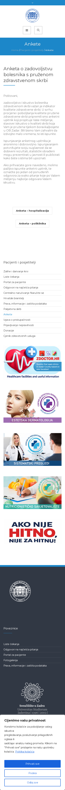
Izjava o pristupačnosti (16, 319)
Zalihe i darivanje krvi (15, 271)
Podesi (32, 773)
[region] (32, 752)
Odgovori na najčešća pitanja (20, 287)
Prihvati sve (32, 763)
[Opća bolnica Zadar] (32, 16)
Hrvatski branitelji (13, 298)
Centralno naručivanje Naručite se (23, 292)
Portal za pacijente (14, 282)
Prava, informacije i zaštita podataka (25, 303)
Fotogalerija (10, 660)
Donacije (8, 330)
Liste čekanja (11, 276)
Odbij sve (32, 782)
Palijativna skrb (12, 309)
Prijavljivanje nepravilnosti (18, 325)
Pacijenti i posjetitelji (31, 50)
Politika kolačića (24, 751)
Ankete (7, 314)
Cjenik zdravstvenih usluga (19, 336)
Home (15, 50)
